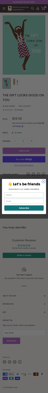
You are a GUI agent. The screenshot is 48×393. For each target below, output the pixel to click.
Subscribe (24, 208)
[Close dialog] (43, 181)
